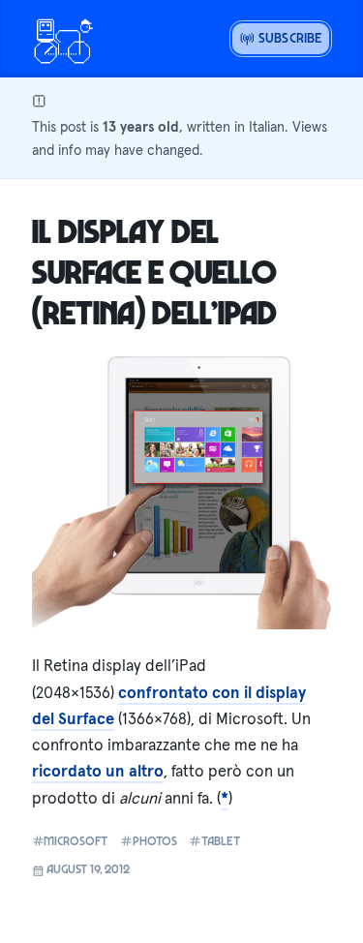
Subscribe (288, 37)
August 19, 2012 (87, 868)
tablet (220, 841)
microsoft (75, 841)
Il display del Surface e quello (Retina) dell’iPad (154, 271)
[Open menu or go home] (63, 39)
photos (155, 841)
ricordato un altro (98, 771)
